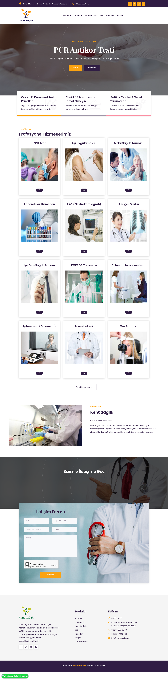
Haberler (110, 15)
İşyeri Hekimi (84, 326)
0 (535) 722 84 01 (82, 4)
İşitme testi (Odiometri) (39, 326)
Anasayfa (79, 618)
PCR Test (39, 143)
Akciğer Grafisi (128, 204)
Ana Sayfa (66, 15)
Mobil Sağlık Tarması (128, 143)
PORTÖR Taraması (84, 265)
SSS (101, 15)
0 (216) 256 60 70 (119, 630)
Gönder (50, 574)
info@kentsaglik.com (120, 638)
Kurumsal (77, 15)
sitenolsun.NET (79, 665)
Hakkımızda (80, 622)
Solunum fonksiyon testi (128, 265)
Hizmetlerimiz (91, 15)
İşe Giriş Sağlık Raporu (39, 265)
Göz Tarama (128, 326)
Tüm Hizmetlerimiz (84, 387)
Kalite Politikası (81, 641)
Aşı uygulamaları (84, 143)
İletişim (120, 15)
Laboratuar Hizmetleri (39, 204)
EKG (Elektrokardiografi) (84, 204)
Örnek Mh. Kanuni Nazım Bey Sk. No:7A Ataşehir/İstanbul (45, 4)
